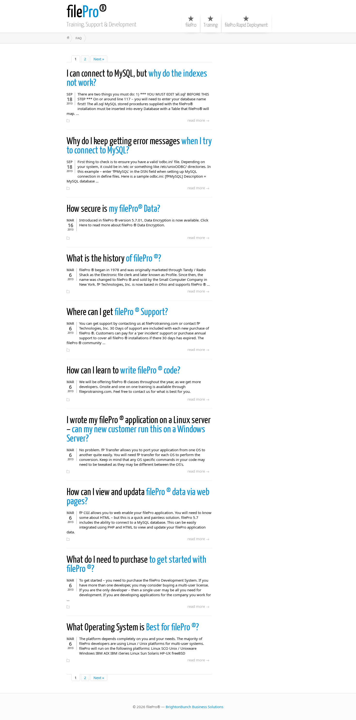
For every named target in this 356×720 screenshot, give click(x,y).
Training (210, 25)
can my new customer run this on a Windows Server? (139, 429)
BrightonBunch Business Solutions (194, 706)
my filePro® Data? (113, 209)
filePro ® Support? (117, 312)
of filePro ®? (114, 258)
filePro (191, 25)
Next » (98, 58)
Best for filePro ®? (133, 627)
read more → (198, 120)
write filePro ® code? (123, 370)
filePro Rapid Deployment (246, 25)
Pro (83, 13)
